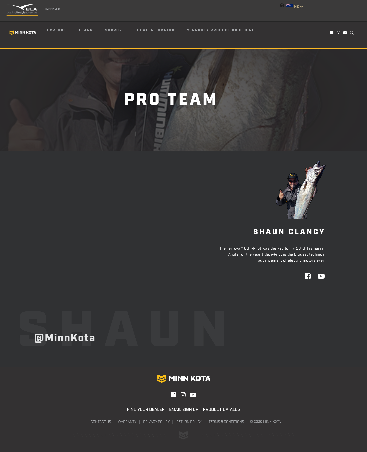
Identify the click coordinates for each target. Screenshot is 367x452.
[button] (332, 33)
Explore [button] (56, 30)
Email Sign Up (183, 409)
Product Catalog (221, 409)
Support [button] (115, 30)
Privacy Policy (156, 422)
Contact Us (101, 422)
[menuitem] (62, 33)
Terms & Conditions (226, 422)
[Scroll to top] (349, 424)
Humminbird (52, 8)
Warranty (127, 422)
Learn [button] (86, 30)
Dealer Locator (156, 30)
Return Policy (189, 422)
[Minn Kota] (23, 32)
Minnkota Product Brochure (221, 30)
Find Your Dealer (146, 409)
